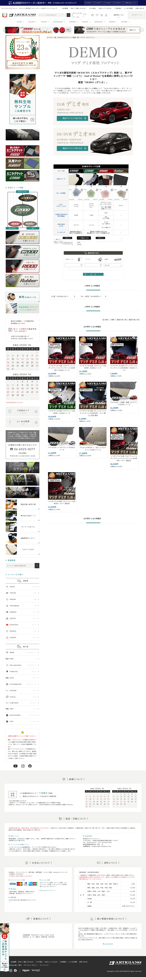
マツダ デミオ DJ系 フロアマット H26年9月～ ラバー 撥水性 (61, 502)
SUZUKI (85, 22)
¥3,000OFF (98, 3)
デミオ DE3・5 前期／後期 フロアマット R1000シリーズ (123, 403)
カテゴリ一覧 (51, 37)
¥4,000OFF (88, 3)
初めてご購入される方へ (78, 8)
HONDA (124, 22)
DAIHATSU (99, 22)
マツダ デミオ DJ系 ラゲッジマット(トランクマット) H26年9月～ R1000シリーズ (124, 368)
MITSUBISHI (58, 22)
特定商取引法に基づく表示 (13, 965)
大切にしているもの (105, 8)
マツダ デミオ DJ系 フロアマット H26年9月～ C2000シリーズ (61, 412)
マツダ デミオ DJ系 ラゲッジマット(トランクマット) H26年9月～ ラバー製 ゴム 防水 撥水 (93, 413)
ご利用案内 (117, 8)
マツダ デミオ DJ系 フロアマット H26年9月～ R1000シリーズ (92, 367)
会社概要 (65, 8)
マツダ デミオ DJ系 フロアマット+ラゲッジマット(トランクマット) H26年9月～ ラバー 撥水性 (123, 458)
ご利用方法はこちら (130, 3)
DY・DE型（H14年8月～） (91, 296)
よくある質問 (128, 8)
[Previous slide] (4, 30)
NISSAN (44, 22)
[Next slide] (142, 30)
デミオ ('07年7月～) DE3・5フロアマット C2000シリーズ (93, 448)
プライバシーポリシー (30, 965)
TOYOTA (31, 22)
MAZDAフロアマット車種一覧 (68, 37)
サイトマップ (44, 965)
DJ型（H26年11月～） (60, 296)
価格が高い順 (134, 319)
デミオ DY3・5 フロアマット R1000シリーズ (61, 448)
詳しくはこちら (108, 944)
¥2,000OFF (108, 3)
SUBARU (72, 22)
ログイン (85, 15)
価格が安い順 (122, 319)
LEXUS (19, 22)
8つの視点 (92, 8)
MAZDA (112, 22)
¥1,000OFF (117, 3)
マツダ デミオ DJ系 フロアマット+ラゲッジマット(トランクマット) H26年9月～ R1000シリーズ (61, 368)
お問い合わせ (140, 8)
